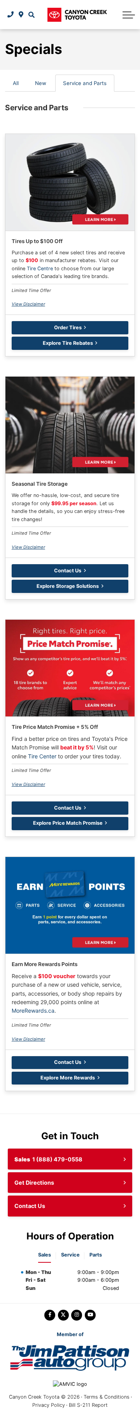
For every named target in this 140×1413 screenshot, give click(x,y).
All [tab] (16, 83)
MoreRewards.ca (33, 1010)
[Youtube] (90, 1315)
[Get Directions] (21, 14)
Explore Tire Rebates (68, 343)
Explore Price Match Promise (68, 823)
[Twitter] (63, 1315)
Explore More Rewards (67, 1078)
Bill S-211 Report (88, 1405)
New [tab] (40, 83)
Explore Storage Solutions (68, 586)
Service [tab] (70, 1255)
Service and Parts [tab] (85, 83)
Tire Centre (40, 268)
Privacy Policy (48, 1405)
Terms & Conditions (107, 1397)
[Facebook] (49, 1315)
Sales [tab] (44, 1255)
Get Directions (34, 1182)
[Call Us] (10, 14)
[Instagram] (76, 1315)
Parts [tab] (95, 1255)
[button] (31, 14)
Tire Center (42, 756)
